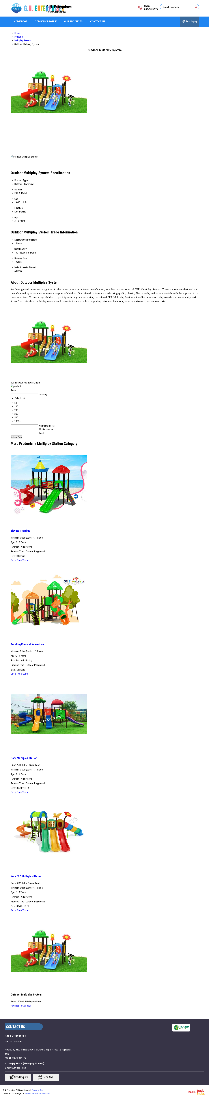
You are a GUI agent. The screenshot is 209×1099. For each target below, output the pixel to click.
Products (18, 36)
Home (17, 33)
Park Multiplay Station (24, 758)
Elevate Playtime (20, 530)
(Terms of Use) (37, 1090)
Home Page (20, 21)
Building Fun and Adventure (27, 644)
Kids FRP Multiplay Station (26, 876)
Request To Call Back (21, 1005)
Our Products (73, 21)
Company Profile (46, 21)
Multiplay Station (22, 40)
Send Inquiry (191, 21)
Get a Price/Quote (19, 560)
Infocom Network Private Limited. (37, 1093)
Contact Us (97, 21)
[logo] (37, 14)
